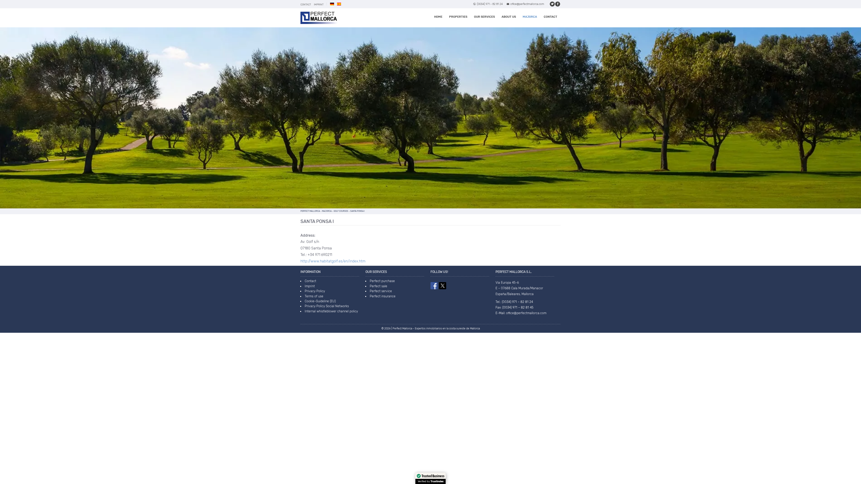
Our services (484, 16)
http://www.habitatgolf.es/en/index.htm (332, 261)
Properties (458, 16)
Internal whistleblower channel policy (331, 311)
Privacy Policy (315, 291)
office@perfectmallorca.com (527, 4)
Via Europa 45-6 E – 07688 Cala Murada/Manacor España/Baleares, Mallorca (519, 288)
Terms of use (314, 296)
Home (438, 16)
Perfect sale (378, 286)
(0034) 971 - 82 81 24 (490, 4)
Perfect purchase (382, 281)
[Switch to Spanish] (339, 4)
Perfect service (381, 291)
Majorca (530, 16)
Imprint (319, 4)
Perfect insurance (383, 296)
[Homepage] (318, 18)
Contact (305, 4)
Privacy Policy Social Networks (327, 306)
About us (509, 16)
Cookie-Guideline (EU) (320, 301)
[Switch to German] (332, 4)
